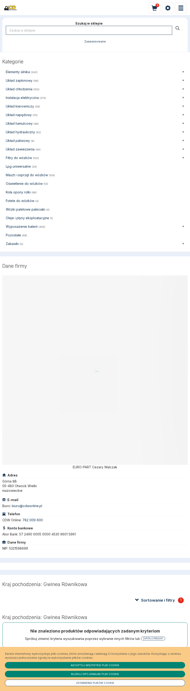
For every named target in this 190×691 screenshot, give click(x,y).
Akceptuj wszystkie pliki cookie (95, 665)
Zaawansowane (95, 41)
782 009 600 (32, 520)
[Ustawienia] (168, 8)
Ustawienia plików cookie (95, 682)
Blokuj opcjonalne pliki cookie (95, 674)
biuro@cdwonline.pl (27, 506)
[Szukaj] (178, 28)
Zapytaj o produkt (153, 638)
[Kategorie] (181, 8)
